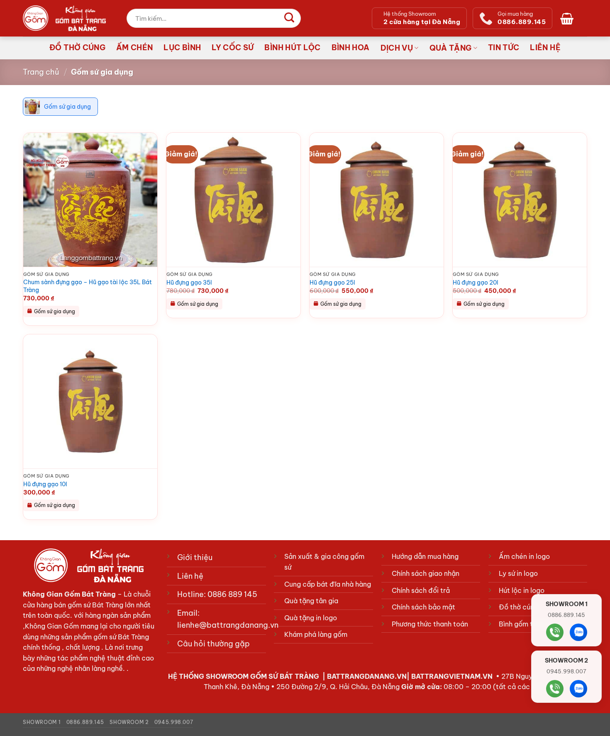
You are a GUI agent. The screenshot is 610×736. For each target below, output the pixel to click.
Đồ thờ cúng (518, 607)
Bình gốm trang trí (527, 624)
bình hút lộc (292, 47)
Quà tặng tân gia (311, 601)
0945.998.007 (173, 722)
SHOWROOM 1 (42, 722)
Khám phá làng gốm (315, 634)
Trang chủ (41, 72)
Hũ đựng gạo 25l (332, 282)
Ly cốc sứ (233, 47)
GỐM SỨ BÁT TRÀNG (285, 676)
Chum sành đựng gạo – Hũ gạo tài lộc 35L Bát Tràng (87, 286)
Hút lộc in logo (521, 590)
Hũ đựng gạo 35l (189, 282)
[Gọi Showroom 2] (555, 688)
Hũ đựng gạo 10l (45, 484)
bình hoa (351, 47)
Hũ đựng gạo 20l (475, 282)
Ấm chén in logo (524, 556)
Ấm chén (134, 47)
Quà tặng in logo (310, 618)
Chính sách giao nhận (425, 573)
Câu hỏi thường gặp (213, 643)
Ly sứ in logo (518, 573)
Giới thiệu (194, 557)
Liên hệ (545, 47)
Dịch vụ (397, 48)
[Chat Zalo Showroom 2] (578, 688)
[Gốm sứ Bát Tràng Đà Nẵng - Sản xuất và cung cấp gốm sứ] (64, 18)
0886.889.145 (85, 722)
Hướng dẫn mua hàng (425, 556)
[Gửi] (289, 18)
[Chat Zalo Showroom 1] (578, 632)
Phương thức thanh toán (430, 624)
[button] (568, 18)
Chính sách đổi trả (421, 590)
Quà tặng (450, 48)
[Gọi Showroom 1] (555, 632)
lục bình (182, 47)
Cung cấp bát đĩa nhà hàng (327, 584)
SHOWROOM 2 (129, 722)
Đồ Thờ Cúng (77, 47)
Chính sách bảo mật (423, 607)
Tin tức (503, 47)
